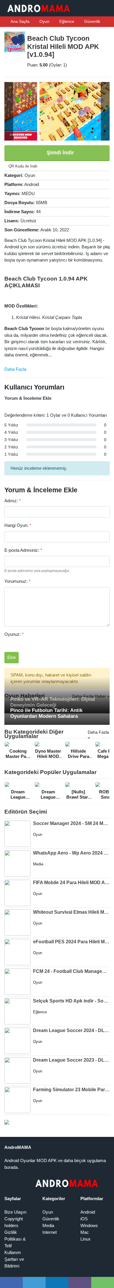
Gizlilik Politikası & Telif (15, 1239)
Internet (49, 1232)
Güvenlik (91, 21)
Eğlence (66, 21)
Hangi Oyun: (17, 525)
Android (87, 1212)
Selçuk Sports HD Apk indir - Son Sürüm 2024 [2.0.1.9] (71, 1000)
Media (48, 1225)
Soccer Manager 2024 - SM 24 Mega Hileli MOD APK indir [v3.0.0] (71, 823)
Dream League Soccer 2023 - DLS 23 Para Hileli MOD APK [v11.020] (71, 1060)
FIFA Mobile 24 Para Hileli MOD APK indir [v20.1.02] (71, 882)
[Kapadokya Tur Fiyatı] (6, 1121)
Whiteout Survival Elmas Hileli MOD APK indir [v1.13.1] (71, 912)
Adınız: (12, 500)
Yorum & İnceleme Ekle (27, 398)
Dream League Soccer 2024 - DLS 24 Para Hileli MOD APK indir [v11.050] (71, 1030)
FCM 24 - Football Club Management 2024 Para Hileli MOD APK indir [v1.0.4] (71, 971)
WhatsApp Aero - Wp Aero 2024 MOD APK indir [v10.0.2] (71, 852)
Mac (84, 1232)
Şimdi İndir (59, 153)
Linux (85, 1238)
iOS (84, 1218)
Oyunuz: (14, 634)
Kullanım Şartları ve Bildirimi (14, 1259)
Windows (89, 1225)
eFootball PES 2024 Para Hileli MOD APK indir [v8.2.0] (71, 941)
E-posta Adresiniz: (23, 550)
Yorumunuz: (17, 581)
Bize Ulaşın (15, 1212)
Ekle (11, 657)
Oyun (43, 21)
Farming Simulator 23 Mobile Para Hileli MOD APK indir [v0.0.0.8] (71, 1089)
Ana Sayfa (20, 21)
